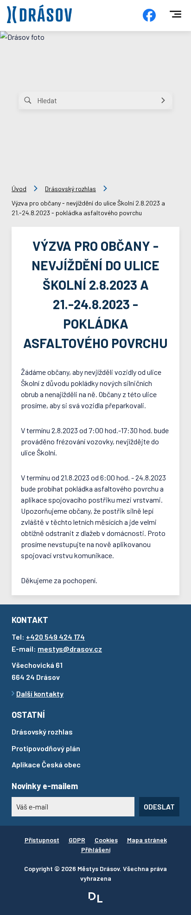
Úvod (19, 189)
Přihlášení (95, 849)
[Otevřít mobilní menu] (175, 14)
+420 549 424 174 (55, 636)
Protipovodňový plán (46, 748)
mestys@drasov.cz (70, 648)
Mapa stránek (147, 840)
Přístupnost (42, 840)
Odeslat (159, 806)
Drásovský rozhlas (70, 189)
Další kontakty (40, 693)
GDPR (77, 840)
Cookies (106, 840)
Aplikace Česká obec (46, 764)
